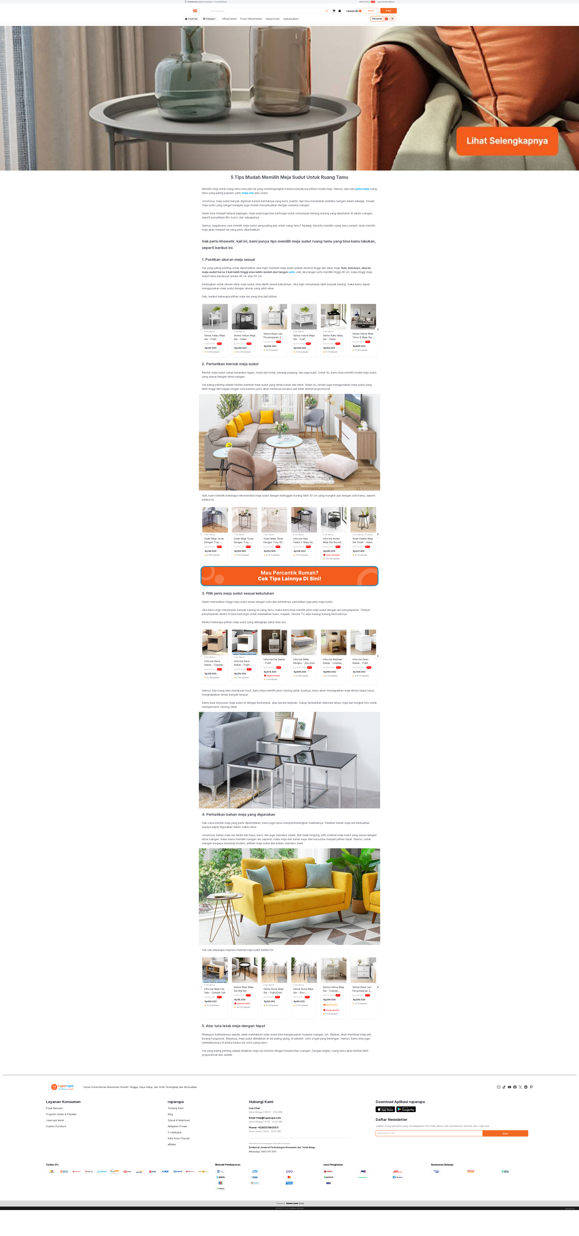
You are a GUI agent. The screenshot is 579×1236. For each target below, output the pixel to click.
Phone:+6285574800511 (263, 1127)
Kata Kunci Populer (179, 1138)
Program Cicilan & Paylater (61, 1114)
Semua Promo (273, 19)
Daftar (388, 11)
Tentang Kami (175, 1108)
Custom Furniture (56, 1126)
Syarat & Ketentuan (179, 1120)
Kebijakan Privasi (177, 1126)
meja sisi (248, 193)
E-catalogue (174, 1132)
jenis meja (363, 188)
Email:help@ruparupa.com (265, 1117)
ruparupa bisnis (55, 1120)
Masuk (371, 11)
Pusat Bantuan (220, 2)
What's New (367, 2)
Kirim (505, 1133)
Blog (170, 1114)
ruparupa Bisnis (291, 19)
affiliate (172, 1144)
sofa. (292, 272)
